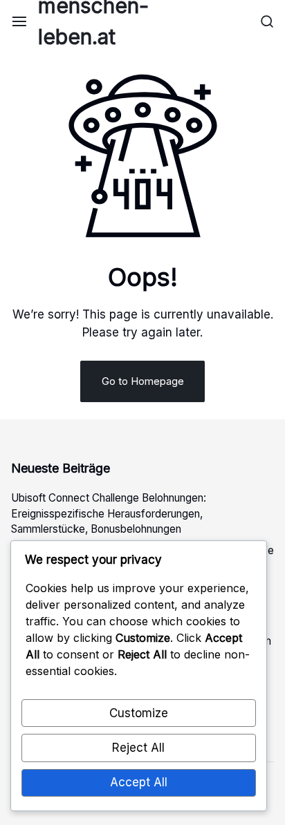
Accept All (138, 782)
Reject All (138, 748)
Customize (138, 713)
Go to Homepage (143, 381)
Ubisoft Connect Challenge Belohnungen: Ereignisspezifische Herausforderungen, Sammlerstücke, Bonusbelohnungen (108, 513)
